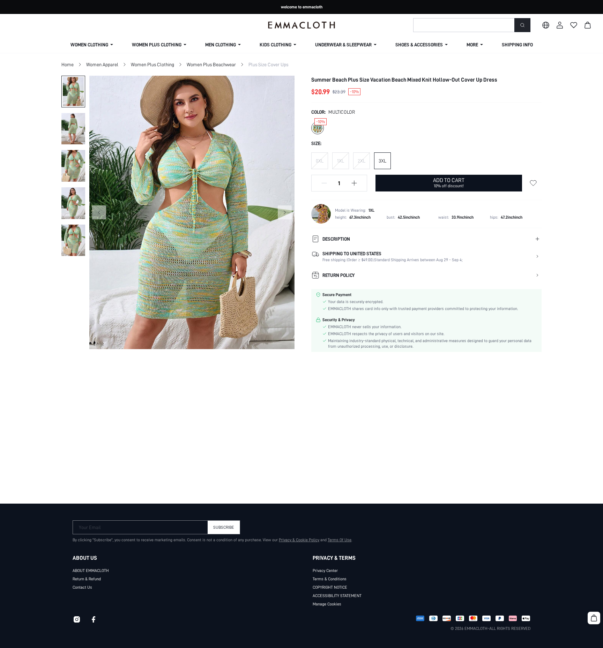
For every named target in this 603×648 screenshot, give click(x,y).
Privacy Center (325, 570)
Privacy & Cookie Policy (299, 539)
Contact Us (82, 587)
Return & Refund (87, 579)
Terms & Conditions (330, 579)
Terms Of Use (339, 539)
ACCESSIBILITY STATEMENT (337, 595)
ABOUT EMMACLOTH (91, 570)
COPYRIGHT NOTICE (330, 587)
